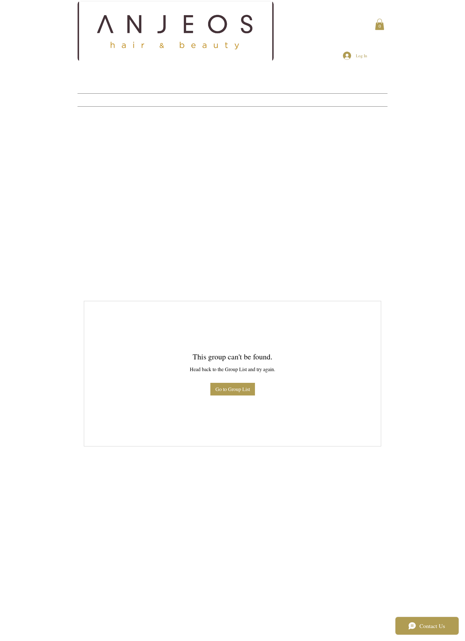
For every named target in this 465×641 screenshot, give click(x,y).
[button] (379, 24)
